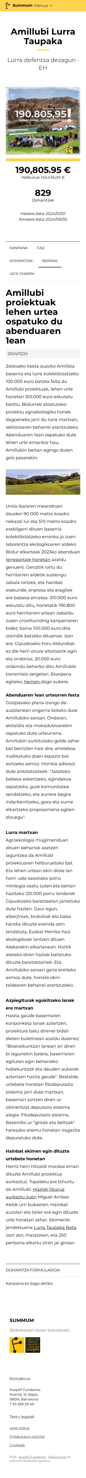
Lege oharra (19, 1428)
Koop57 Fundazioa (32, 1457)
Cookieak (17, 1445)
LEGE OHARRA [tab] (22, 273)
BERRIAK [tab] (50, 261)
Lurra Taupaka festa (55, 1227)
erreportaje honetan (28, 559)
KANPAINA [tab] (18, 248)
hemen (32, 681)
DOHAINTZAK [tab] (21, 261)
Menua (41, 5)
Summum (21, 5)
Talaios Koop (57, 1457)
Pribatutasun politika (27, 1436)
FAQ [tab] (40, 248)
